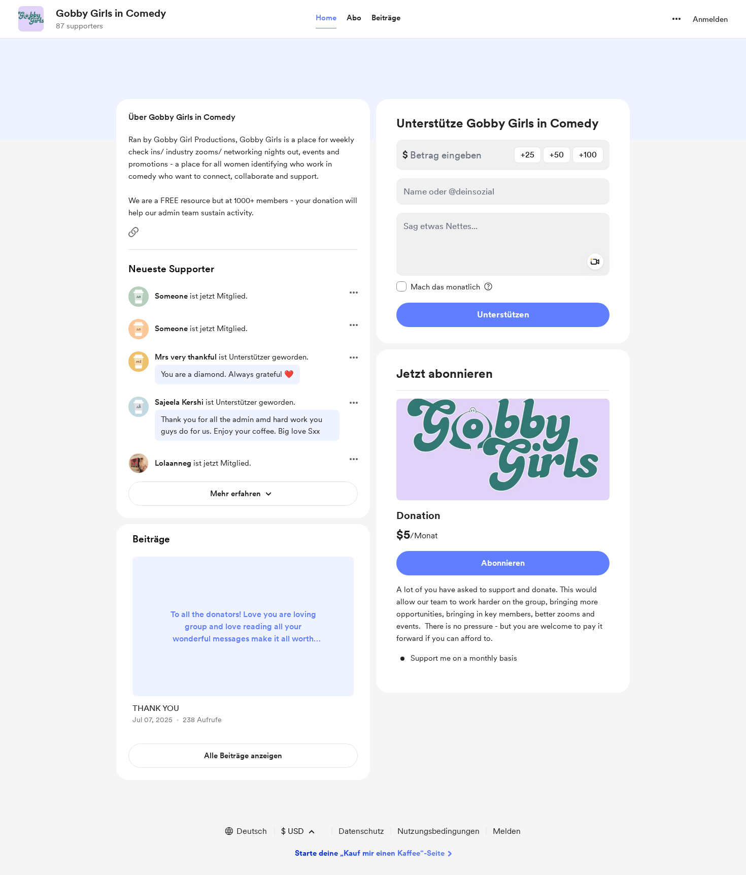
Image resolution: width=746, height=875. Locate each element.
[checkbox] (438, 286)
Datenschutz (361, 831)
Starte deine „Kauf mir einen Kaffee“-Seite (370, 853)
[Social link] (133, 232)
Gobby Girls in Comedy (111, 13)
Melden (507, 831)
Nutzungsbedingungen (438, 831)
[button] (326, 18)
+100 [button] (588, 154)
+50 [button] (557, 154)
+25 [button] (527, 154)
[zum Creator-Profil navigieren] (31, 18)
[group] (502, 531)
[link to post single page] (243, 642)
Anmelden (710, 19)
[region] (503, 221)
